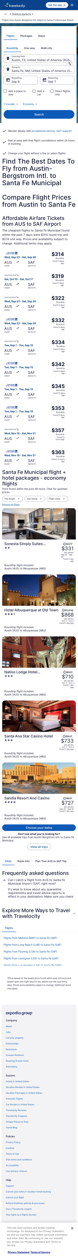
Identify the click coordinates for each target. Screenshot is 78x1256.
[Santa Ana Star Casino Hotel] (39, 746)
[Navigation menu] (72, 5)
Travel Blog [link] (11, 1127)
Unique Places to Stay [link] (17, 1121)
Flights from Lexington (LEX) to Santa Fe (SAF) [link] (31, 958)
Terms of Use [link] (12, 1153)
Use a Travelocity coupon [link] (19, 1209)
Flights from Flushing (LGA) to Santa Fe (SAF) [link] (30, 951)
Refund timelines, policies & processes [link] (25, 1203)
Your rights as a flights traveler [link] (21, 1214)
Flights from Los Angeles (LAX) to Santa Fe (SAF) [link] (32, 965)
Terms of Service (40, 1252)
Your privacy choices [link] (16, 1171)
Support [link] (10, 1185)
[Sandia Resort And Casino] (39, 808)
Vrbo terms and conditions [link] (19, 1159)
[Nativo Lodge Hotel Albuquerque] (39, 683)
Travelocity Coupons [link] (16, 1116)
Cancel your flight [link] (15, 1197)
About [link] (9, 1026)
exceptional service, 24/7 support (52, 130)
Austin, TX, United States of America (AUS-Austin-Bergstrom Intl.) (43, 60)
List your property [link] (15, 1037)
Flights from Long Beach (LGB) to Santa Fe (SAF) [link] (32, 944)
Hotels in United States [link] (17, 1081)
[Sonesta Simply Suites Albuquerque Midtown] (39, 555)
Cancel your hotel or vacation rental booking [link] (28, 1191)
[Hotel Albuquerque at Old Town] (39, 620)
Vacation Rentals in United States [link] (23, 1087)
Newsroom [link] (11, 1049)
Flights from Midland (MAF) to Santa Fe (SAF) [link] (30, 937)
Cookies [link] (10, 1148)
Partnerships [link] (12, 1043)
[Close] (72, 1228)
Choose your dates (39, 827)
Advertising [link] (11, 1066)
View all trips (39, 847)
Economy (28, 104)
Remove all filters (11, 504)
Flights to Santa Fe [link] (21, 14)
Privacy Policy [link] (13, 1142)
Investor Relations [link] (15, 1055)
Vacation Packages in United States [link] (24, 1093)
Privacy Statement (19, 1252)
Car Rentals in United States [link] (20, 1104)
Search (39, 114)
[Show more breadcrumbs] (5, 14)
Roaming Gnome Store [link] (17, 1060)
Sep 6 (16, 81)
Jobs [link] (8, 1032)
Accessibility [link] (12, 1165)
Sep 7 (52, 81)
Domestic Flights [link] (14, 1098)
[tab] (10, 36)
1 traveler (9, 104)
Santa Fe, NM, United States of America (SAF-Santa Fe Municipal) (43, 71)
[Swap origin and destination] (69, 63)
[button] (39, 913)
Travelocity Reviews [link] (16, 1110)
